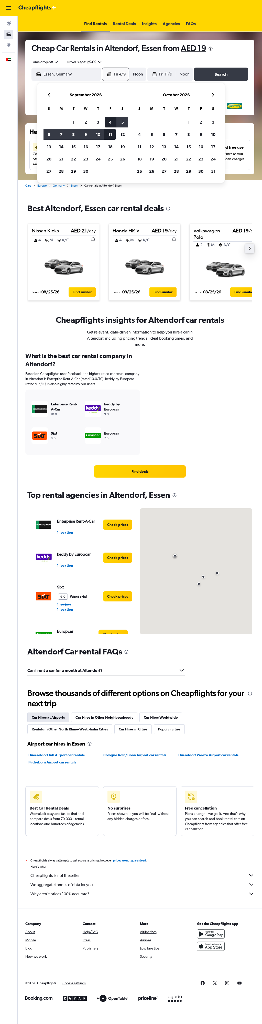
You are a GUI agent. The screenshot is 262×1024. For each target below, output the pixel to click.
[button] (8, 8)
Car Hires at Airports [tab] (48, 717)
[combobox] (45, 61)
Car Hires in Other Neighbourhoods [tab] (104, 717)
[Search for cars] (8, 34)
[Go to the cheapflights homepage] (37, 7)
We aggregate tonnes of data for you (61, 884)
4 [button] (110, 122)
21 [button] (61, 159)
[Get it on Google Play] (211, 934)
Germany (59, 185)
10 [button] (98, 134)
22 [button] (73, 159)
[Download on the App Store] (211, 946)
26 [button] (122, 159)
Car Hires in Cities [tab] (133, 729)
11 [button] (110, 134)
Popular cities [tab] (169, 729)
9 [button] (85, 134)
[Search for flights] (8, 23)
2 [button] (85, 122)
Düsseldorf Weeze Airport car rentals (208, 755)
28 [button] (61, 171)
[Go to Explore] (8, 45)
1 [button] (73, 122)
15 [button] (73, 146)
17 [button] (98, 146)
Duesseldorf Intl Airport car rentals (56, 755)
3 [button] (98, 122)
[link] (140, 471)
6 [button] (49, 134)
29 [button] (73, 171)
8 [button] (73, 134)
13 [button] (49, 146)
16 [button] (86, 146)
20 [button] (48, 159)
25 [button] (110, 159)
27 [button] (48, 171)
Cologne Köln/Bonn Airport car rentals (134, 755)
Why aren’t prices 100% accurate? (59, 893)
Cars (28, 185)
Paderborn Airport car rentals (52, 762)
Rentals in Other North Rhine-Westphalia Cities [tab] (70, 729)
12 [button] (123, 134)
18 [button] (110, 146)
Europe (42, 185)
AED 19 (193, 48)
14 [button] (61, 146)
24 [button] (98, 159)
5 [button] (122, 122)
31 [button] (213, 171)
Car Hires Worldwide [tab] (161, 717)
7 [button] (61, 134)
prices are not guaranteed (129, 860)
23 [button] (85, 159)
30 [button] (85, 171)
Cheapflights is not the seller (55, 875)
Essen (74, 185)
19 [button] (123, 146)
